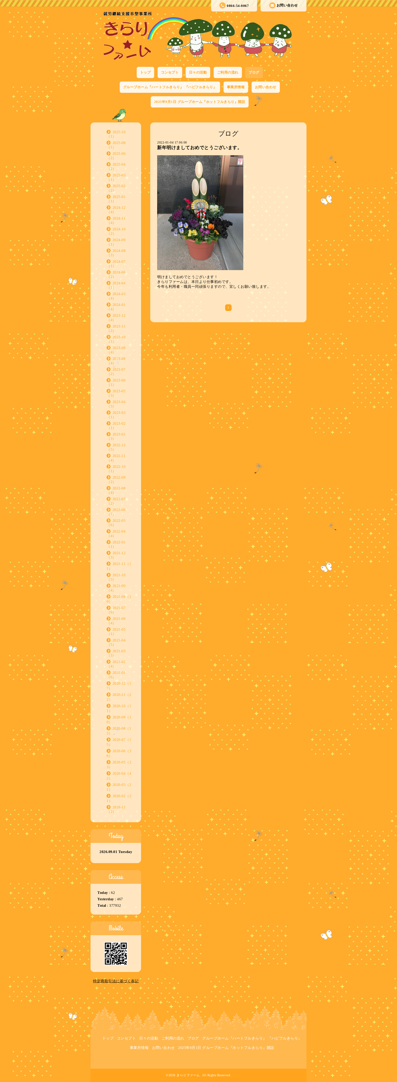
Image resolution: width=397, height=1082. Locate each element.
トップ (145, 72)
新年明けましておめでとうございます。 (199, 147)
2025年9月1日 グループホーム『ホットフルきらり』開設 (199, 102)
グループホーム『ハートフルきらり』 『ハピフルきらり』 (170, 87)
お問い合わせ (287, 5)
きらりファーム (188, 1075)
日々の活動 (198, 72)
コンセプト (170, 72)
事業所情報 (236, 87)
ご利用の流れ (227, 72)
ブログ (254, 72)
